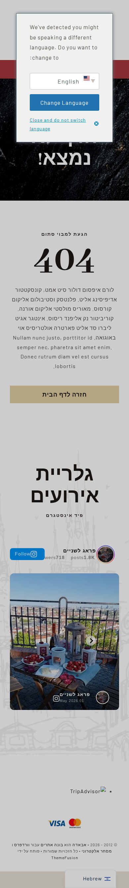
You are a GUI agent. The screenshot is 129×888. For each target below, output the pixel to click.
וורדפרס (22, 844)
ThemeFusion (64, 857)
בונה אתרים (52, 844)
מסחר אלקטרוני (97, 851)
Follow (22, 553)
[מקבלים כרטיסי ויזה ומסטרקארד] (64, 818)
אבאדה (79, 844)
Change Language (64, 102)
